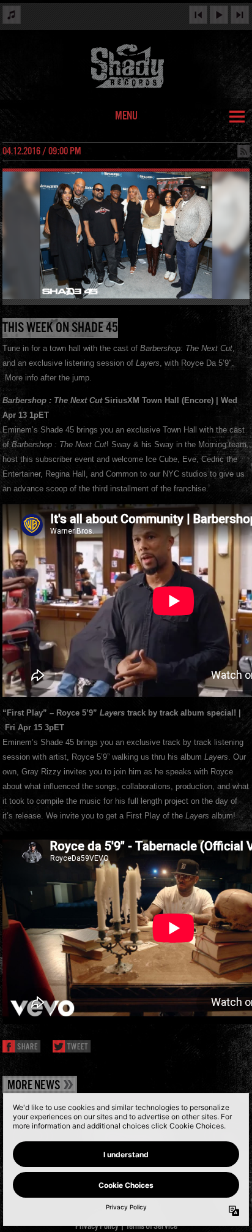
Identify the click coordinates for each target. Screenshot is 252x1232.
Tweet (77, 1047)
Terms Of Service (151, 1226)
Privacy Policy (97, 1226)
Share (27, 1047)
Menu (126, 116)
